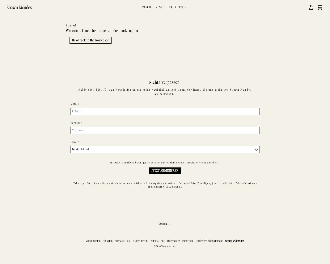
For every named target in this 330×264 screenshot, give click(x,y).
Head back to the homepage (90, 40)
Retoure (155, 241)
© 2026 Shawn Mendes (165, 246)
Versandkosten (93, 241)
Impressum (187, 241)
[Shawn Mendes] (19, 7)
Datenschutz (173, 241)
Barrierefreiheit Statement (209, 241)
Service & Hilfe (122, 241)
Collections (176, 7)
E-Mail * (75, 104)
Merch (146, 7)
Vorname (76, 123)
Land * (74, 142)
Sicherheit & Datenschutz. (168, 187)
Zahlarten (108, 241)
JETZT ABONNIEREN (165, 170)
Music (159, 7)
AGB (163, 241)
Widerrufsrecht (140, 241)
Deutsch (163, 224)
